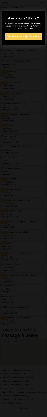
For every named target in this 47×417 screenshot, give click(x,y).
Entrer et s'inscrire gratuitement (23, 36)
